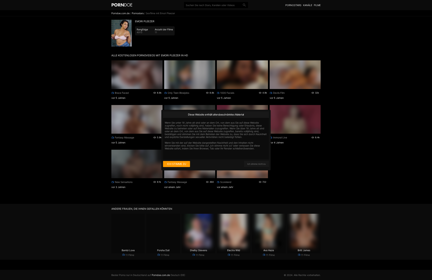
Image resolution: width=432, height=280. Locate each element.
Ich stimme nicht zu (256, 164)
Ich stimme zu (176, 164)
